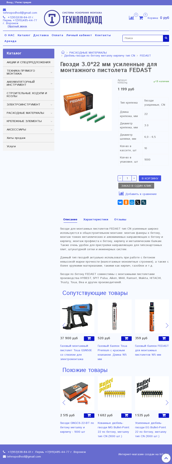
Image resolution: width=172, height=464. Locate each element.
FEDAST (145, 56)
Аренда (10, 41)
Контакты (103, 35)
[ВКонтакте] (120, 202)
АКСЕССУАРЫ (16, 130)
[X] (137, 202)
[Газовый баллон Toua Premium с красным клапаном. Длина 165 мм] (115, 316)
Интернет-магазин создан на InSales (144, 454)
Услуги (11, 146)
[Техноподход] (73, 17)
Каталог (24, 35)
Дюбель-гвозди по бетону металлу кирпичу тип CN (99, 56)
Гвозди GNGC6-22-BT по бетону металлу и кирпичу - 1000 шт (77, 427)
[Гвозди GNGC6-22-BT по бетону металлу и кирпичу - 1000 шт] (77, 393)
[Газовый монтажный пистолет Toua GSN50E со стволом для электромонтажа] (77, 316)
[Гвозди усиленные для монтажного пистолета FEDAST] (86, 105)
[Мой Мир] (131, 202)
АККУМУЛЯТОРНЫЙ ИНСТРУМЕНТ (21, 83)
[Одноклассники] (126, 202)
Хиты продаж (16, 138)
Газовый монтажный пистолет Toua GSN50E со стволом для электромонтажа (76, 352)
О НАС (9, 35)
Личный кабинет (79, 35)
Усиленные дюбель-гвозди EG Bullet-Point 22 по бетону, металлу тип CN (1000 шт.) (150, 429)
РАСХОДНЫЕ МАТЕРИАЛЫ (88, 53)
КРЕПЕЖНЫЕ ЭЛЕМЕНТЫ (24, 121)
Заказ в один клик (136, 186)
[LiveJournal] (143, 202)
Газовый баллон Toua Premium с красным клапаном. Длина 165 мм (112, 352)
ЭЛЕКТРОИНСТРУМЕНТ (23, 105)
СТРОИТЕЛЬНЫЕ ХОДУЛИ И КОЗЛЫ (27, 94)
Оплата (57, 35)
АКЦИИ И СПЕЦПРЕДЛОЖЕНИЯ (28, 62)
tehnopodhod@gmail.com (20, 13)
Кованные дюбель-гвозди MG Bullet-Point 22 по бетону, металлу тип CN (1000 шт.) (113, 429)
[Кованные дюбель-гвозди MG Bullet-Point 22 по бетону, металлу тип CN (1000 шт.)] (115, 393)
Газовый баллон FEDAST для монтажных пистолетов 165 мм (152, 350)
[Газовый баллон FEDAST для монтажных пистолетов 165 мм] (152, 316)
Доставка (41, 35)
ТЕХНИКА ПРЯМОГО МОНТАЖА (21, 72)
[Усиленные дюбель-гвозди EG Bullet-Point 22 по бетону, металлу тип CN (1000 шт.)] (152, 393)
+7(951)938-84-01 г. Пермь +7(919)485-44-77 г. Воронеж (20, 20)
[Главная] (63, 53)
